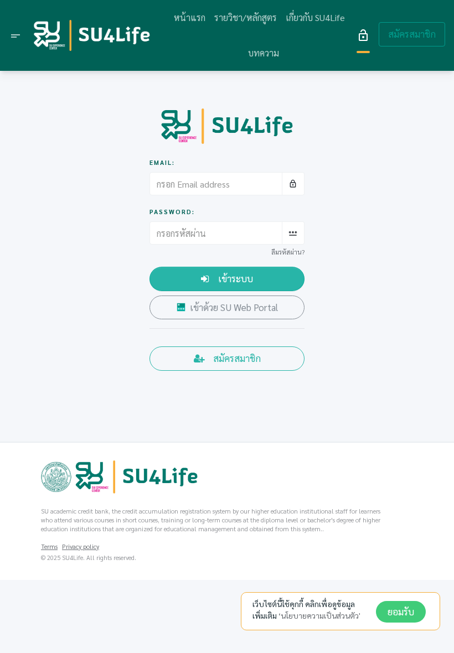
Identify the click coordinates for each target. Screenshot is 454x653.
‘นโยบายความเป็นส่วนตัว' (319, 615)
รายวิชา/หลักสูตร (245, 17)
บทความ (263, 53)
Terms (49, 546)
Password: (172, 212)
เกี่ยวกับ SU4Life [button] (315, 17)
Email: (162, 162)
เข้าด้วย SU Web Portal (234, 307)
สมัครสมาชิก (412, 34)
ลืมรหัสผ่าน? (288, 252)
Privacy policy (80, 546)
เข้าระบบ (235, 278)
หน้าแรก (189, 17)
